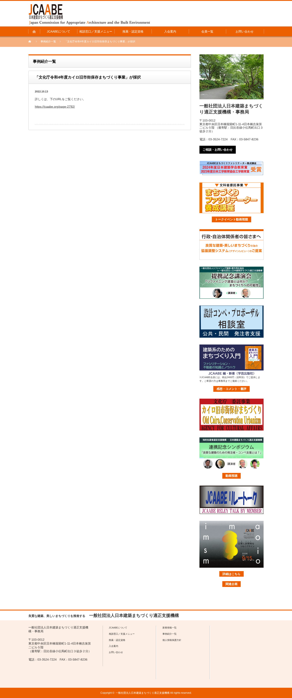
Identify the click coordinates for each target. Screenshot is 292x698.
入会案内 (113, 646)
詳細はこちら (231, 574)
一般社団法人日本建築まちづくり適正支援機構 (143, 692)
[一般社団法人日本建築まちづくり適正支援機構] (89, 14)
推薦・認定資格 (117, 640)
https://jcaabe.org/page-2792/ (55, 106)
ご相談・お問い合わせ (218, 149)
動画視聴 (231, 475)
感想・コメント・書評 (231, 389)
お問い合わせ (116, 652)
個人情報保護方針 (171, 640)
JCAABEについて (118, 627)
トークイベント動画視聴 (231, 219)
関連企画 (231, 584)
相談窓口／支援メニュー (122, 634)
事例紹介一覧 (48, 41)
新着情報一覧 (169, 627)
